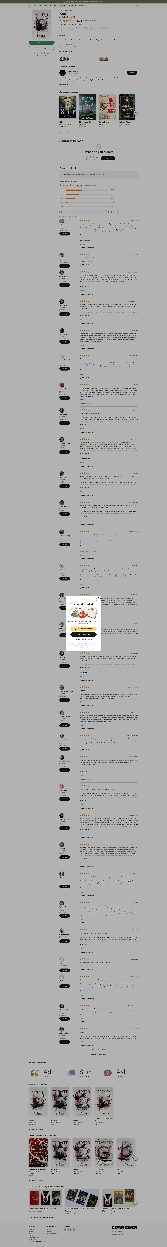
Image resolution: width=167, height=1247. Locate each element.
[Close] (98, 600)
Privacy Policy (84, 647)
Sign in (90, 639)
